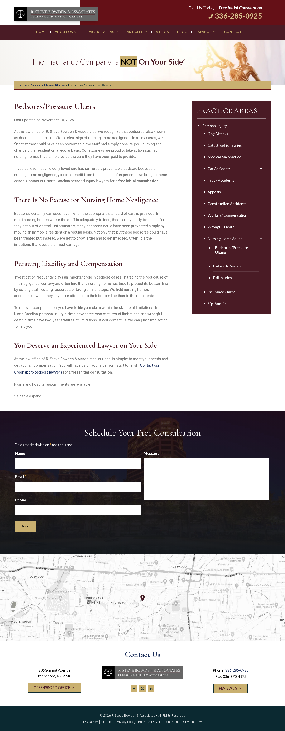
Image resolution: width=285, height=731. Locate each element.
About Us (64, 32)
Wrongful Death (221, 227)
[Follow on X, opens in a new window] (142, 688)
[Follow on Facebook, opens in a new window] (134, 688)
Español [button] (204, 32)
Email (20, 476)
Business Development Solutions (161, 722)
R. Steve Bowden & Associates (133, 715)
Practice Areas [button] (99, 32)
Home (41, 32)
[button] (281, 701)
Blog (182, 32)
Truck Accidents (221, 180)
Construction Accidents (227, 203)
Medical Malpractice (224, 157)
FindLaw (195, 722)
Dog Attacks (218, 133)
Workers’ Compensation (227, 215)
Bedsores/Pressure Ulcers (231, 250)
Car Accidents (219, 168)
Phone (20, 500)
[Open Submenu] (264, 126)
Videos (162, 32)
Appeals (214, 192)
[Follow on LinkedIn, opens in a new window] (151, 688)
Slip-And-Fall (218, 303)
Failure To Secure (227, 266)
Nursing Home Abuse (225, 238)
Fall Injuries (222, 277)
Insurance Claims (221, 292)
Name (20, 453)
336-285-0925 (238, 15)
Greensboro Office (52, 687)
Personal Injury (214, 125)
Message (151, 453)
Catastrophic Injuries (225, 145)
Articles (135, 32)
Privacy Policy (126, 722)
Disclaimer (90, 722)
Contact (233, 32)
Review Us (228, 688)
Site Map (107, 722)
